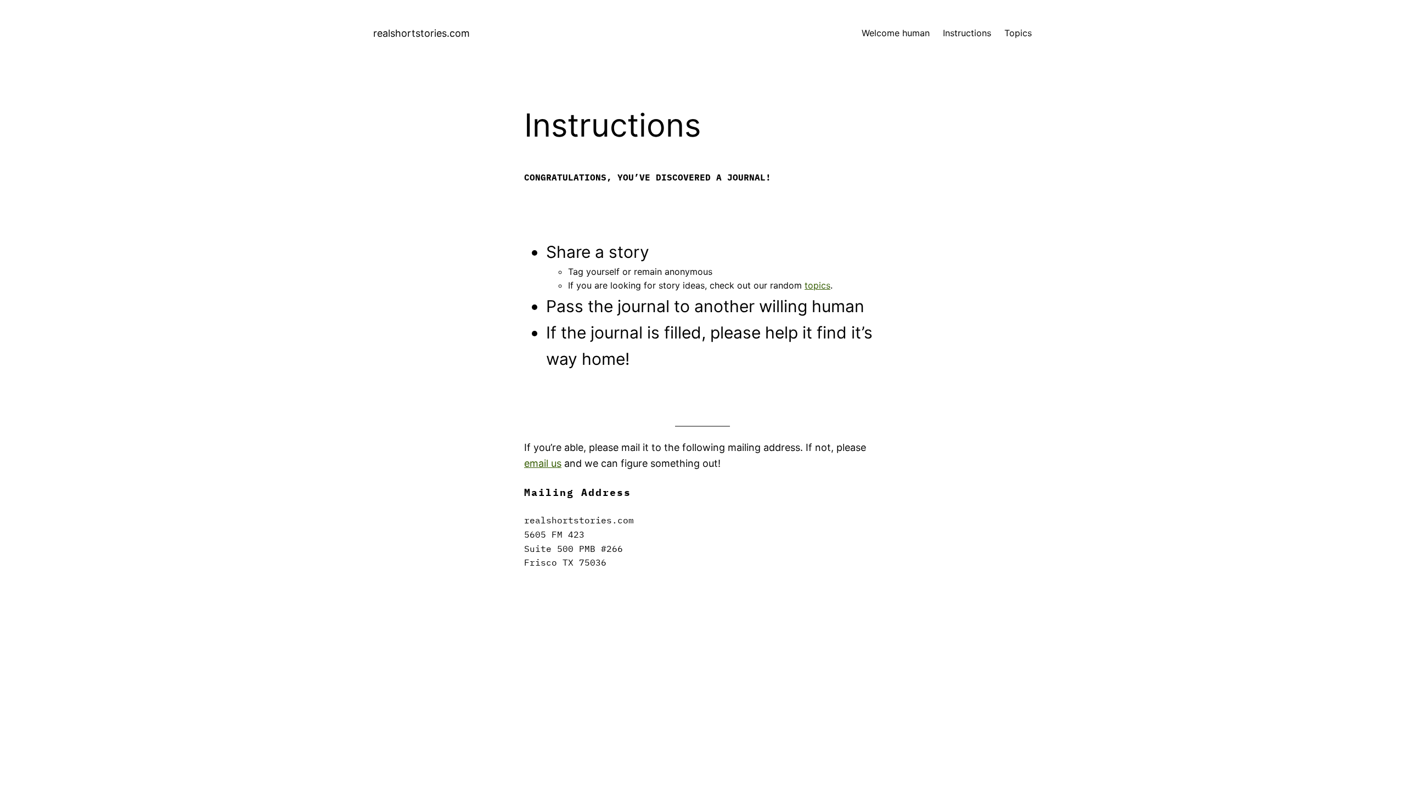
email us (542, 463)
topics (817, 285)
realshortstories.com (421, 33)
